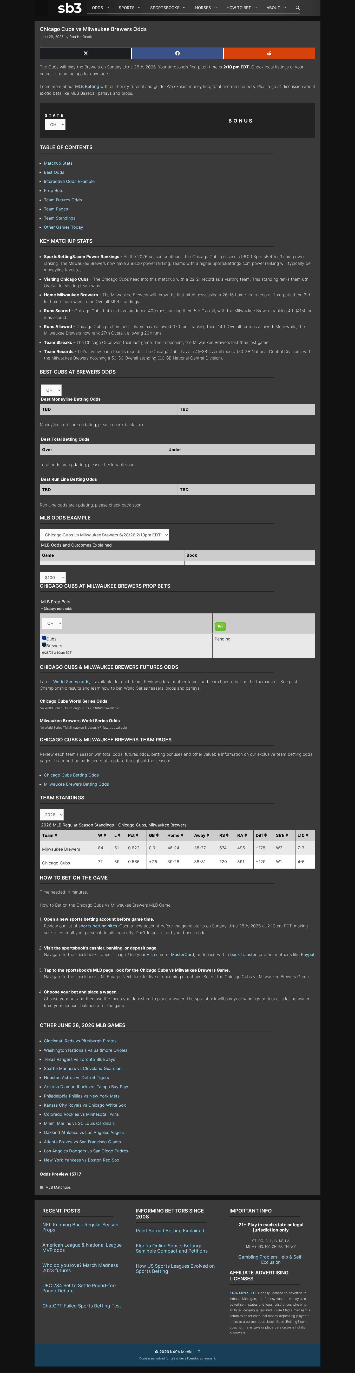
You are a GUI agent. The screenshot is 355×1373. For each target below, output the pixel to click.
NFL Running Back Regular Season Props (80, 1227)
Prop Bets (53, 190)
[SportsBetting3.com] (71, 8)
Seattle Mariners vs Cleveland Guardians (83, 1068)
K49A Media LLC (242, 1293)
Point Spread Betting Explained (170, 1230)
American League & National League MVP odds (82, 1247)
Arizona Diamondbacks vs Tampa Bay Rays (86, 1086)
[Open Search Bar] (295, 8)
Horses (203, 7)
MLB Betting (87, 86)
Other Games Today (63, 227)
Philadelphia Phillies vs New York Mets (82, 1096)
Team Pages (56, 208)
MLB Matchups (58, 1187)
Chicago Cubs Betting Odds (71, 775)
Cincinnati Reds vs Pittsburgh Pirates (80, 1040)
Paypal (307, 954)
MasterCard (182, 954)
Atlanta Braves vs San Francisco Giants (82, 1141)
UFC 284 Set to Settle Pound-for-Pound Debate (79, 1288)
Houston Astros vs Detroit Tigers (76, 1077)
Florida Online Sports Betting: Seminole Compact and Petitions (172, 1248)
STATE (55, 115)
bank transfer (243, 954)
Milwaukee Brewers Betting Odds (76, 784)
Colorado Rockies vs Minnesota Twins (81, 1114)
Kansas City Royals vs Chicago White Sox (85, 1105)
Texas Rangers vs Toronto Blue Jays (79, 1059)
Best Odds (54, 172)
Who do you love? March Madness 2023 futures (80, 1267)
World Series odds (71, 681)
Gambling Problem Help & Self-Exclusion (271, 1259)
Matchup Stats (58, 163)
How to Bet (239, 7)
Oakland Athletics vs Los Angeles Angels (84, 1132)
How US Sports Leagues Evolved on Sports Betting (175, 1268)
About (273, 7)
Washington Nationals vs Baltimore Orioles (85, 1050)
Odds (97, 7)
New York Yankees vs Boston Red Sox (81, 1160)
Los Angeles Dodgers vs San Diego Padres (86, 1150)
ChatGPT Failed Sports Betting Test (81, 1305)
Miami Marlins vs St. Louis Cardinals (79, 1123)
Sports (127, 7)
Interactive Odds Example (69, 181)
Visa (151, 954)
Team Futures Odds (63, 199)
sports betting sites (97, 925)
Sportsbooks (165, 7)
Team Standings (59, 218)
